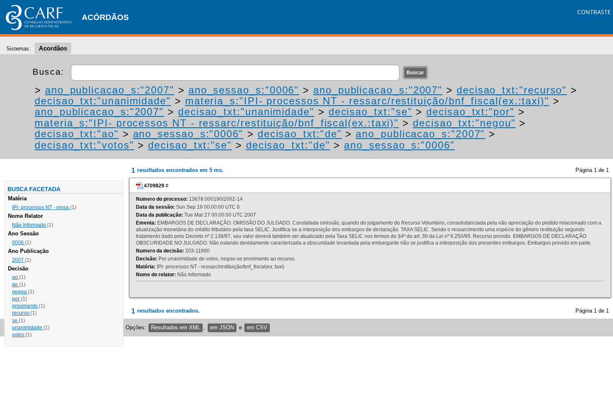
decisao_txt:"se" (370, 111)
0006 (18, 242)
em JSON (222, 327)
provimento (25, 306)
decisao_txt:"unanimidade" (103, 100)
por (16, 299)
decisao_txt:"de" (300, 133)
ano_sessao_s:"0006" (243, 90)
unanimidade (27, 328)
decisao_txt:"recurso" (512, 90)
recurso (21, 313)
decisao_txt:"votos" (84, 145)
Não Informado (29, 225)
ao (15, 277)
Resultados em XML (175, 327)
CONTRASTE (594, 12)
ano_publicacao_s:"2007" (109, 90)
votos (18, 335)
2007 (18, 260)
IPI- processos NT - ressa (41, 207)
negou (20, 292)
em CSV (257, 327)
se (15, 320)
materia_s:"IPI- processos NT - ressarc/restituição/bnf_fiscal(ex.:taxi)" (367, 100)
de (15, 285)
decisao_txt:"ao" (77, 133)
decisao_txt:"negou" (464, 123)
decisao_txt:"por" (470, 111)
